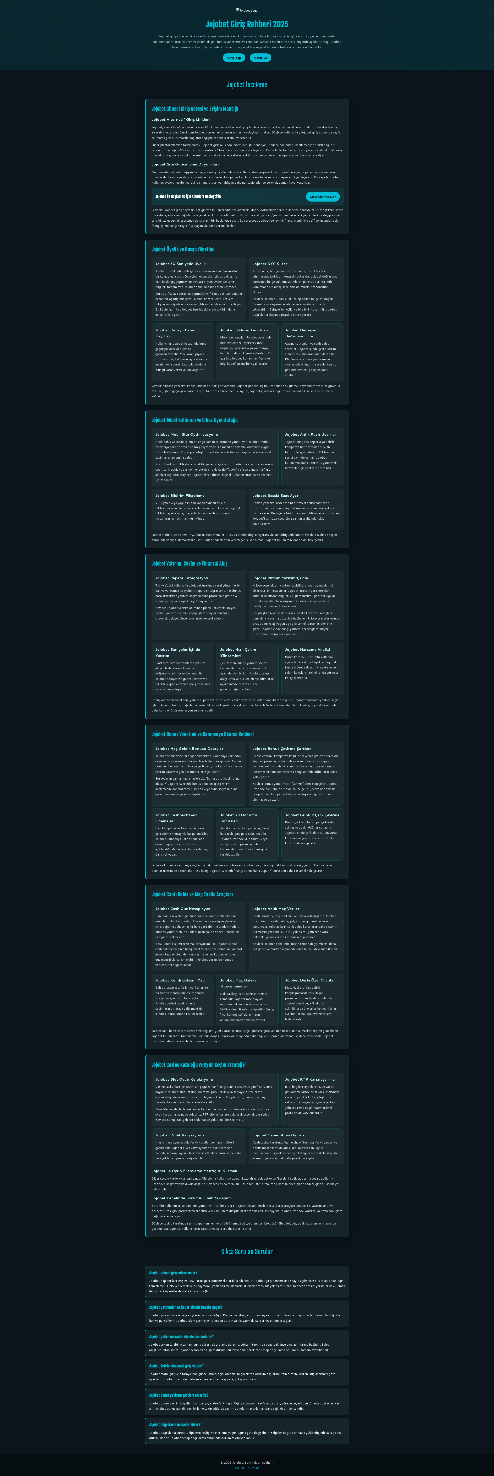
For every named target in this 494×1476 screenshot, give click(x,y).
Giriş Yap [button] (234, 57)
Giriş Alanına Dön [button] (323, 196)
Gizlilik (240, 1467)
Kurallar (253, 1467)
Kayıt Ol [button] (260, 57)
